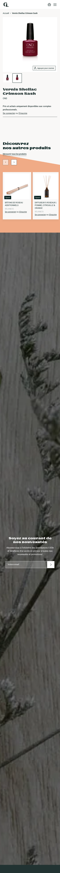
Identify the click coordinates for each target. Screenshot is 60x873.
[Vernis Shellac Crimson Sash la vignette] (7, 78)
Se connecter (9, 113)
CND (5, 98)
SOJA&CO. (9, 209)
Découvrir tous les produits (15, 154)
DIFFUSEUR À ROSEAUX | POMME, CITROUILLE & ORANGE (45, 205)
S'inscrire (23, 113)
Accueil (6, 13)
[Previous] (5, 162)
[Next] (14, 162)
